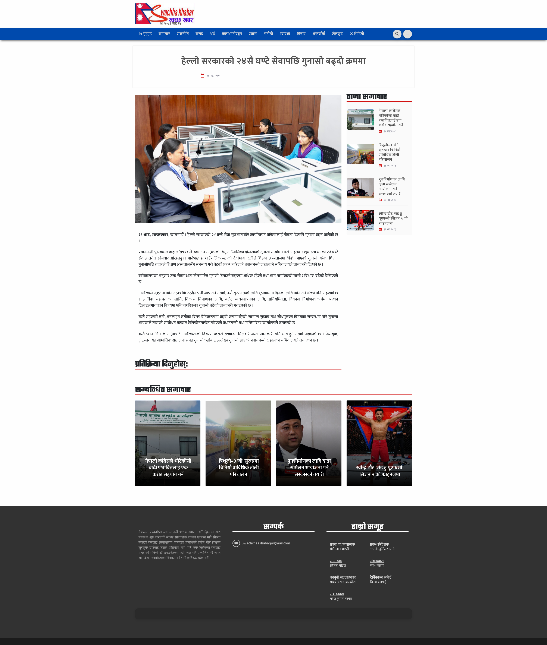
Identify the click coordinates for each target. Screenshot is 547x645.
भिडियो (358, 34)
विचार (301, 34)
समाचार (164, 34)
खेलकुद (337, 34)
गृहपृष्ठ (147, 34)
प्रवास (253, 34)
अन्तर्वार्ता (318, 34)
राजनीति (183, 34)
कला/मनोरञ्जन (232, 34)
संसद (199, 34)
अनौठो (268, 34)
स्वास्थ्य (285, 34)
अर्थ (212, 34)
